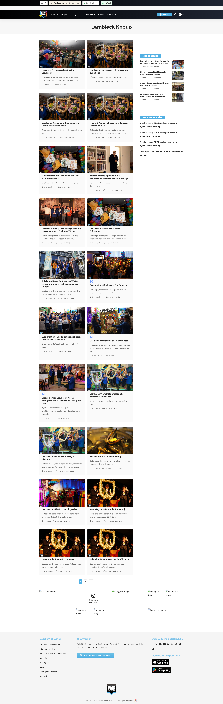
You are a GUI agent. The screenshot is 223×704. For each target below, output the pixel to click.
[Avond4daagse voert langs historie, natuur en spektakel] (178, 86)
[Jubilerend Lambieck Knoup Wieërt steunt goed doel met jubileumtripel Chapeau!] (62, 265)
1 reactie (46, 85)
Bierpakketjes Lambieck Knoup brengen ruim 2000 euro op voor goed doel (61, 401)
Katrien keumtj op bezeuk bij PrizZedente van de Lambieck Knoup (109, 177)
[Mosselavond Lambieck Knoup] (110, 440)
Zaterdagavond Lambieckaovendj (107, 509)
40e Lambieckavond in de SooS (58, 559)
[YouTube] (160, 644)
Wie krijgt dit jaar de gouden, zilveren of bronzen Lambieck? (61, 338)
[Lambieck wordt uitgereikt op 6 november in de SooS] (110, 377)
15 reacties (95, 355)
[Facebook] (153, 644)
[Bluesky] (179, 644)
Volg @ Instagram (93, 601)
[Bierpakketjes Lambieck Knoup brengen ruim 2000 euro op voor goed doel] (62, 377)
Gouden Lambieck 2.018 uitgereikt (59, 509)
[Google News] (164, 644)
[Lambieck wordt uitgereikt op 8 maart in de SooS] (110, 54)
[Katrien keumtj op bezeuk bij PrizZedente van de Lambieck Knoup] (110, 159)
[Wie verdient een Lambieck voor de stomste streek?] (62, 159)
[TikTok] (153, 649)
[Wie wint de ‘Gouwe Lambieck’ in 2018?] (110, 543)
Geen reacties (96, 81)
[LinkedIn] (172, 644)
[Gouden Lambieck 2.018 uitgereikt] (62, 493)
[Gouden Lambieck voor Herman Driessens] (110, 212)
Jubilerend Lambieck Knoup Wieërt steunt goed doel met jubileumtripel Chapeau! (60, 284)
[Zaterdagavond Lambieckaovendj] (110, 493)
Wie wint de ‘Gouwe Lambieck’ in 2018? (110, 559)
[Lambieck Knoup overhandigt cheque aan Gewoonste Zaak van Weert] (62, 212)
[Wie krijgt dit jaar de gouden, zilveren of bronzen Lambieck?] (62, 320)
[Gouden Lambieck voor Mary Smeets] (110, 320)
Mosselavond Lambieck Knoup (105, 456)
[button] (119, 14)
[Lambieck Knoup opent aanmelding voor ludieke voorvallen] (62, 106)
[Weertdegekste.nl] (43, 14)
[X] (156, 644)
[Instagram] (168, 644)
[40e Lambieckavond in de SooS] (62, 543)
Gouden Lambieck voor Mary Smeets (109, 341)
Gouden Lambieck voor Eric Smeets (108, 285)
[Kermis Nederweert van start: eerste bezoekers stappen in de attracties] (178, 64)
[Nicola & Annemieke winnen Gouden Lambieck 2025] (110, 106)
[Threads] (175, 644)
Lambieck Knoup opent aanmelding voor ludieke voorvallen (60, 124)
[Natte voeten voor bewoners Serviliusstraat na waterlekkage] (178, 97)
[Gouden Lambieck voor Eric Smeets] (110, 265)
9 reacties (47, 521)
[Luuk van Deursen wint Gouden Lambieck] (62, 54)
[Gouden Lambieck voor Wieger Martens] (62, 440)
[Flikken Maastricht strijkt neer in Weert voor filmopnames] (178, 75)
